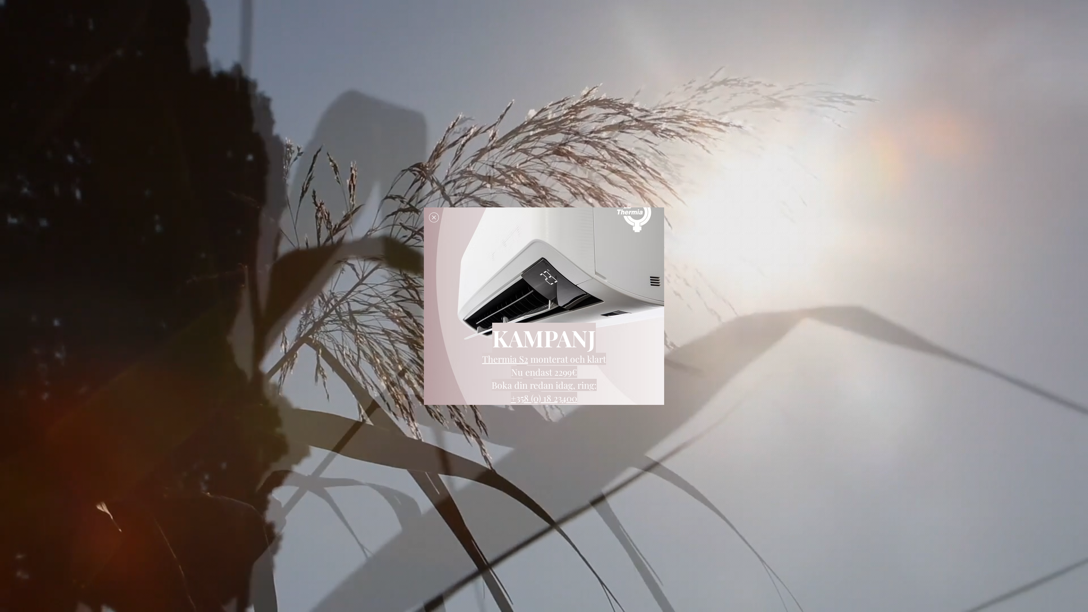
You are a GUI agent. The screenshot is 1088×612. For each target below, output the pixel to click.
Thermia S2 (505, 359)
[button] (434, 217)
